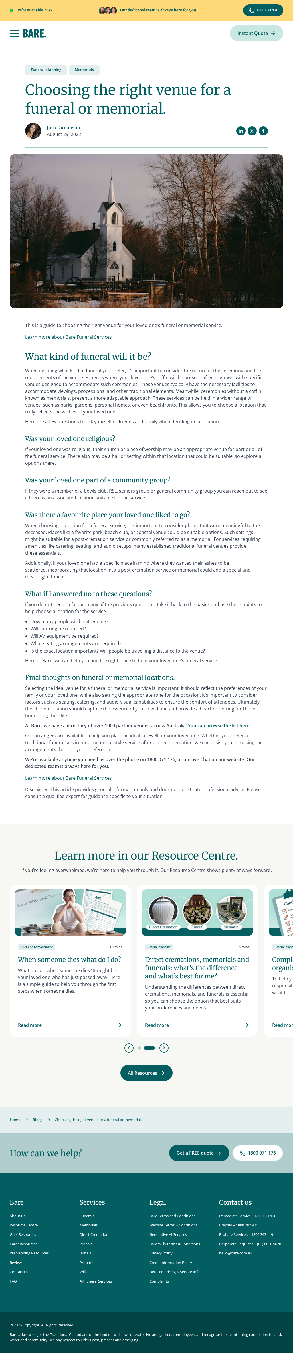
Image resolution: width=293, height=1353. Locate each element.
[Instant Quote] (256, 33)
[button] (14, 33)
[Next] (164, 1048)
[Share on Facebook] (263, 130)
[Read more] (70, 961)
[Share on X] (252, 130)
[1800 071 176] (263, 10)
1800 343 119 (262, 1234)
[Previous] (129, 1048)
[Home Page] (34, 33)
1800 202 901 (247, 1225)
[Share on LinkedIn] (241, 130)
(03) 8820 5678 (269, 1243)
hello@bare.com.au (235, 1253)
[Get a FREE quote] (199, 1153)
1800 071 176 (265, 1215)
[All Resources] (146, 1073)
